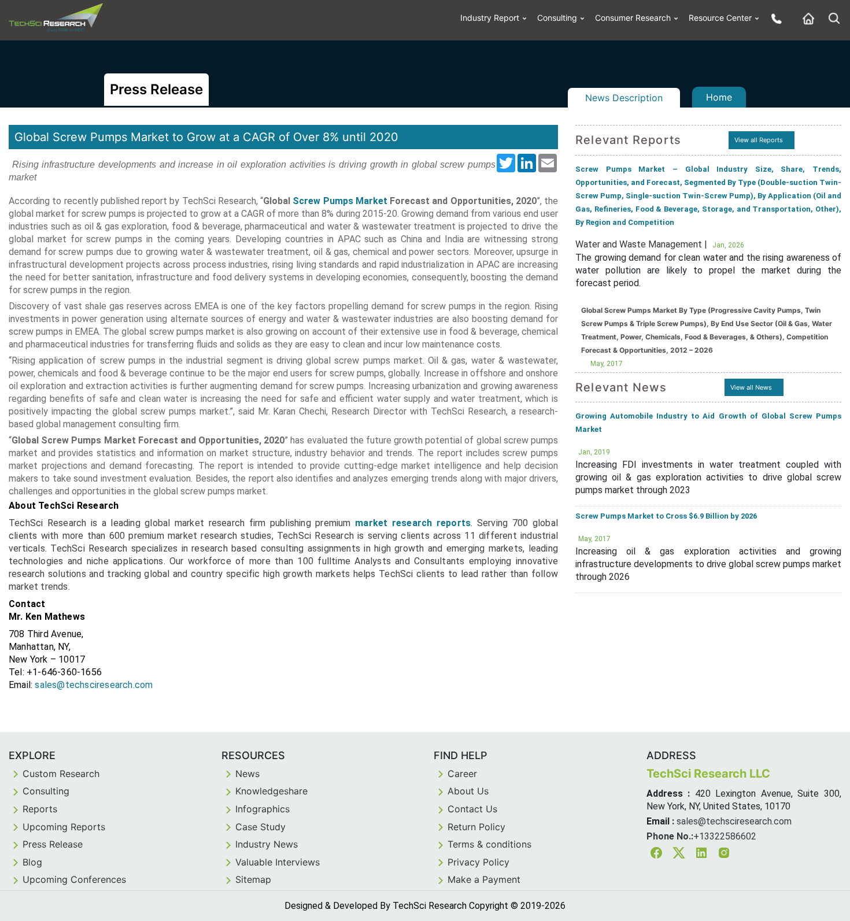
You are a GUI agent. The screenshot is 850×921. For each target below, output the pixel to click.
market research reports (413, 522)
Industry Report (489, 18)
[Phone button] (774, 18)
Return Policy (476, 827)
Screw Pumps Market (340, 200)
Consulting (557, 18)
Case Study (260, 827)
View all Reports (758, 140)
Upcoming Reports (64, 827)
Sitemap (253, 879)
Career (462, 773)
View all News (751, 387)
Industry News (266, 844)
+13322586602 (724, 836)
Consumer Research (633, 18)
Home (719, 97)
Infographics (262, 809)
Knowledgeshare (271, 791)
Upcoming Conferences (74, 879)
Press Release (53, 844)
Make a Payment (484, 879)
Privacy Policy (478, 862)
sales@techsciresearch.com (94, 684)
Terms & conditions (489, 844)
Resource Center (720, 18)
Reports (40, 809)
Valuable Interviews (277, 862)
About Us (468, 791)
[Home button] (805, 18)
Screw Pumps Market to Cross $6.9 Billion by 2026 (666, 516)
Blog (32, 862)
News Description (624, 97)
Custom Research (61, 773)
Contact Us (472, 809)
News (247, 773)
